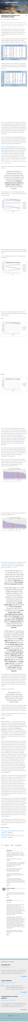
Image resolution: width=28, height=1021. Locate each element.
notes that (14, 29)
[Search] (26, 3)
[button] (26, 16)
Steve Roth (9, 850)
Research (3, 146)
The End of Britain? (6, 980)
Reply (8, 885)
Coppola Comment (11, 2)
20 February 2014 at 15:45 (17, 850)
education (6, 845)
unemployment (18, 845)
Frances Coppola (11, 888)
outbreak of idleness (16, 436)
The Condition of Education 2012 (8, 564)
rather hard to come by (14, 680)
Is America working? (5, 834)
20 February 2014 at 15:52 (20, 888)
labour (12, 845)
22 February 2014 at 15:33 (18, 900)
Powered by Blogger (14, 1015)
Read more (24, 976)
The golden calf (5, 965)
